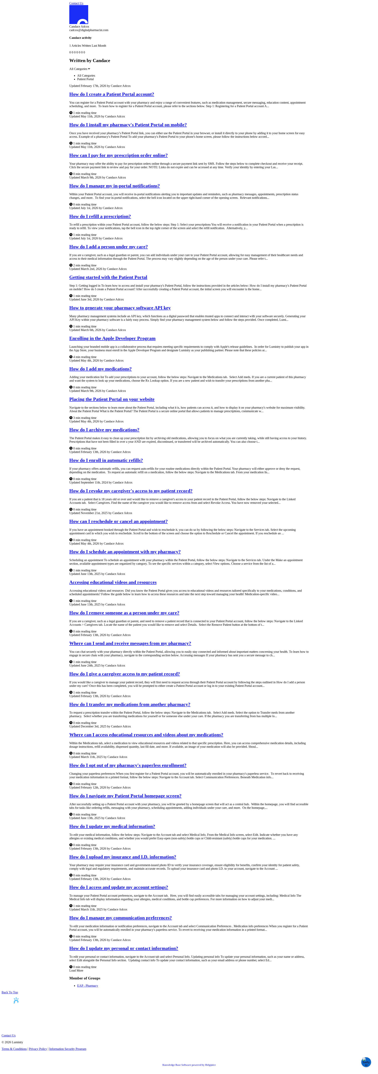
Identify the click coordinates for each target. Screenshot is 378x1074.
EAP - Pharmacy (87, 985)
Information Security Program (67, 1049)
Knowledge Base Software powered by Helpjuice (189, 1064)
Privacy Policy (38, 1049)
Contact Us (76, 3)
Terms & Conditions (14, 1049)
